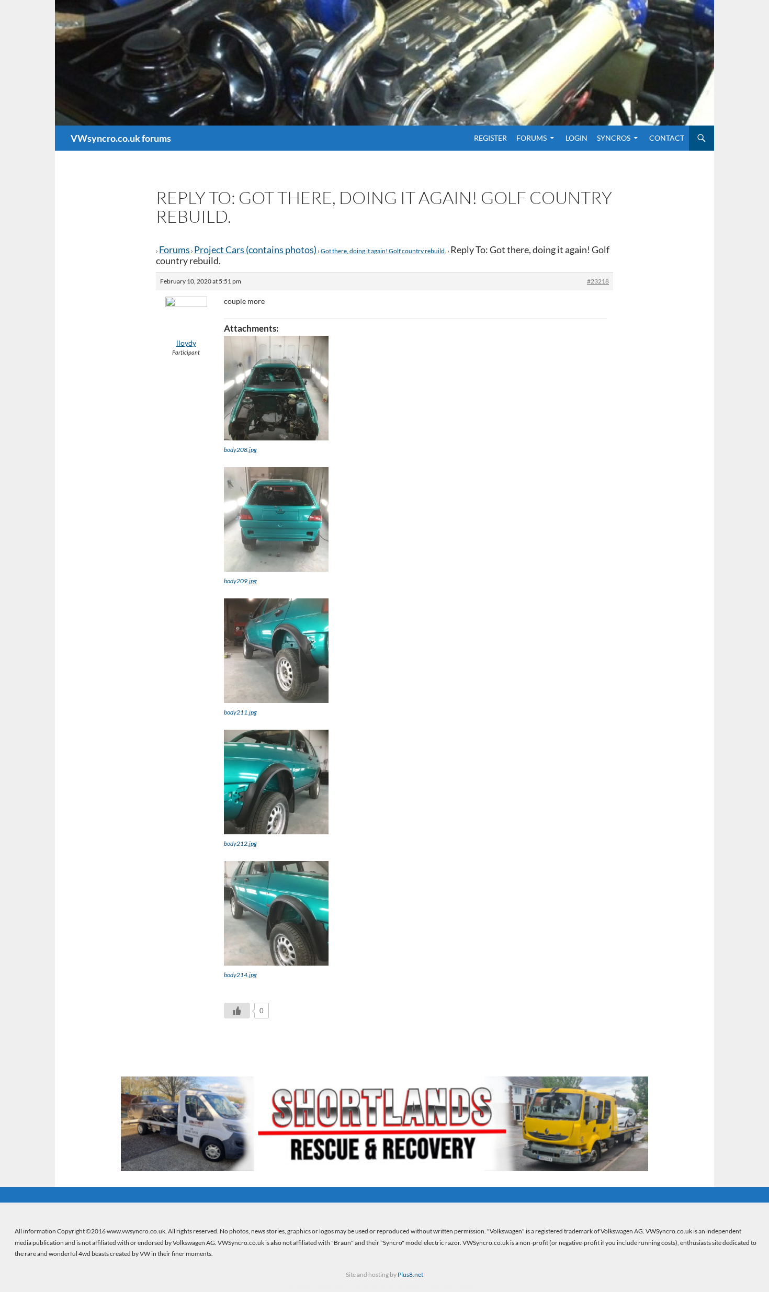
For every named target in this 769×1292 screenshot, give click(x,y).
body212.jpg (240, 843)
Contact (666, 137)
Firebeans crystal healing (318, 1287)
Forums (531, 137)
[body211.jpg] (276, 650)
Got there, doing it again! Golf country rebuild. (383, 251)
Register (490, 137)
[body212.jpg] (276, 782)
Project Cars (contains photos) (255, 249)
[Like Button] (237, 1010)
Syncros (613, 137)
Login (576, 137)
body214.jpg (240, 975)
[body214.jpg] (276, 913)
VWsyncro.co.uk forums (121, 138)
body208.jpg (240, 450)
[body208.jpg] (276, 388)
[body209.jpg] (276, 519)
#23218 (598, 281)
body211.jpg (240, 712)
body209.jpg (240, 581)
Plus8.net (410, 1274)
